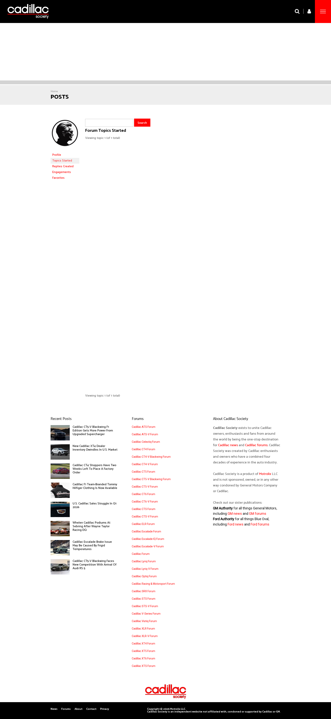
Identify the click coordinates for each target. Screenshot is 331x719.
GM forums (257, 514)
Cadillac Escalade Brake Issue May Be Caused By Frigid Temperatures (92, 545)
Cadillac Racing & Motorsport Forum (153, 583)
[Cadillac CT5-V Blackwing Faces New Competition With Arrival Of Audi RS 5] (60, 573)
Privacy (104, 709)
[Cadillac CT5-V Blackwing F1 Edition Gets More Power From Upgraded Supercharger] (60, 439)
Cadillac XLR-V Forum (145, 636)
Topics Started (62, 160)
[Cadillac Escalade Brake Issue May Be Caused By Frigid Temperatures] (60, 554)
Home (54, 91)
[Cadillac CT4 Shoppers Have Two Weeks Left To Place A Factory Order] (60, 478)
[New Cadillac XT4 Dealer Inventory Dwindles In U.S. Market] (60, 459)
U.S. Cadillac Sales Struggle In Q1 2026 (94, 505)
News (54, 709)
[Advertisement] (165, 52)
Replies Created (63, 166)
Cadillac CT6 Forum (143, 494)
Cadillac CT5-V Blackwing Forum (151, 479)
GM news (235, 514)
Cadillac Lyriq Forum (144, 561)
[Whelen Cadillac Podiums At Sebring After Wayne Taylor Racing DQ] (60, 535)
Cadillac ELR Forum (143, 524)
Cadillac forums (256, 445)
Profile (56, 154)
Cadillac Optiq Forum (144, 576)
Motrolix (265, 474)
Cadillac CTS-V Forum (145, 516)
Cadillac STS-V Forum (145, 606)
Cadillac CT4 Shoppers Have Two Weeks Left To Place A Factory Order (94, 469)
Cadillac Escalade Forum (146, 531)
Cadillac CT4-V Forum (145, 464)
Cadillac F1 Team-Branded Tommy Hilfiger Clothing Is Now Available (95, 486)
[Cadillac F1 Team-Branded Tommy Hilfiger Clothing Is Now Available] (60, 497)
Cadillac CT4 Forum (143, 449)
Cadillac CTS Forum (143, 509)
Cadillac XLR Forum (143, 628)
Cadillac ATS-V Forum (145, 434)
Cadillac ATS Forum (143, 426)
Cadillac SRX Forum (143, 591)
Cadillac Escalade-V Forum (148, 546)
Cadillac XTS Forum (143, 665)
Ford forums (260, 524)
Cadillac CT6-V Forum (145, 501)
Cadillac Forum (141, 553)
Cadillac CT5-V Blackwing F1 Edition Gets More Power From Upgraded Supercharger (93, 430)
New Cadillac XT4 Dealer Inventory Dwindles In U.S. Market (95, 448)
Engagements (61, 172)
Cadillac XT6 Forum (143, 658)
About (78, 709)
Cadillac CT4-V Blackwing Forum (151, 456)
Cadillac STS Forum (143, 598)
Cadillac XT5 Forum (143, 651)
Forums (66, 709)
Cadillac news (228, 445)
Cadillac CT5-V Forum (145, 486)
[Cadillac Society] (28, 21)
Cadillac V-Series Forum (146, 613)
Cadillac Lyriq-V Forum (145, 568)
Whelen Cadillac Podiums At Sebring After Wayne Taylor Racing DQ (91, 526)
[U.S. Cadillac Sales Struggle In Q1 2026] (60, 516)
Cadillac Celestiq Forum (146, 441)
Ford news (235, 524)
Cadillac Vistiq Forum (144, 621)
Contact (91, 709)
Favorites (58, 177)
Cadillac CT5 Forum (143, 471)
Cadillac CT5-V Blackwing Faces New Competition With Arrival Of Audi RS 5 (94, 564)
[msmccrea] (65, 150)
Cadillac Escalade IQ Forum (148, 538)
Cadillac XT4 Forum (143, 643)
